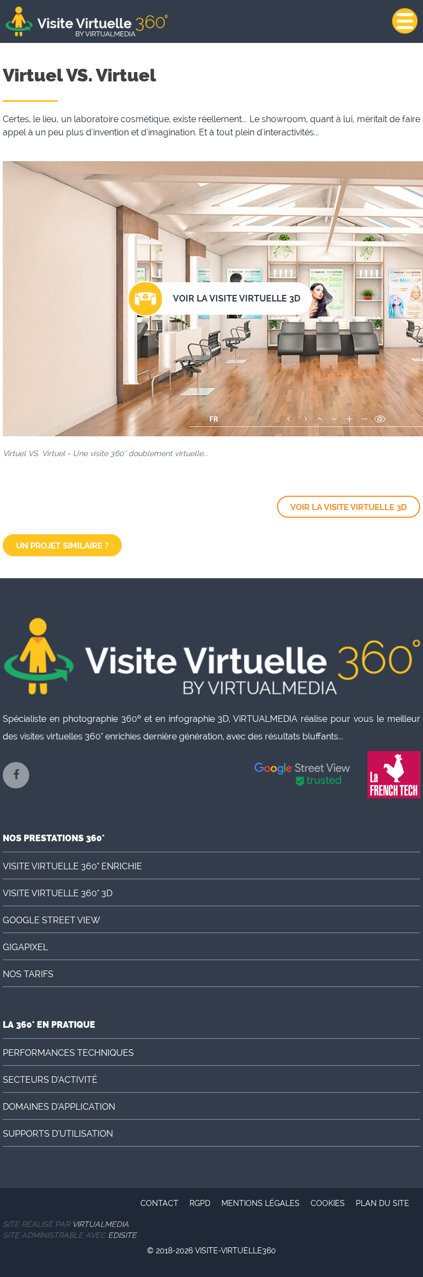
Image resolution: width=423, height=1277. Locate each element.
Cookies (328, 1203)
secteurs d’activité (50, 1080)
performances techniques (68, 1053)
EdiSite (122, 1235)
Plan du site (382, 1203)
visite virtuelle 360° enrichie (72, 866)
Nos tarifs (28, 974)
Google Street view (51, 920)
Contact (159, 1203)
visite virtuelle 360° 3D (57, 893)
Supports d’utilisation (58, 1133)
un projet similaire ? (62, 546)
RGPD (199, 1203)
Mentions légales (260, 1203)
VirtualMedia (100, 1224)
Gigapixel (25, 947)
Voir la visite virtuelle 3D (348, 507)
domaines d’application (59, 1106)
